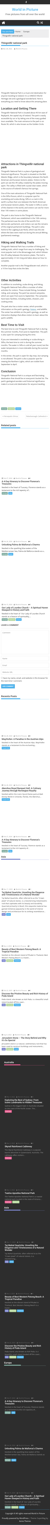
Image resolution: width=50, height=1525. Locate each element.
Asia (3, 914)
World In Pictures (21, 49)
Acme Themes (25, 1521)
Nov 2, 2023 (7, 946)
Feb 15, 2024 (7, 605)
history (33, 309)
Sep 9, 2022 (7, 1035)
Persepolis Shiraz (11, 416)
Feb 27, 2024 (7, 478)
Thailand (17, 960)
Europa (4, 409)
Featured (11, 409)
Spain (10, 554)
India (8, 914)
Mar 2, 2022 (10, 1143)
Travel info (5, 748)
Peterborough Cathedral (36, 416)
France (19, 619)
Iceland (18, 409)
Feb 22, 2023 (7, 990)
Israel (16, 1049)
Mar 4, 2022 (10, 1097)
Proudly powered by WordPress (15, 1518)
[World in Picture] (3, 22)
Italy (10, 493)
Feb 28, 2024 (7, 736)
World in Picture (25, 9)
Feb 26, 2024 (7, 541)
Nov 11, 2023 (7, 889)
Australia (8, 1111)
